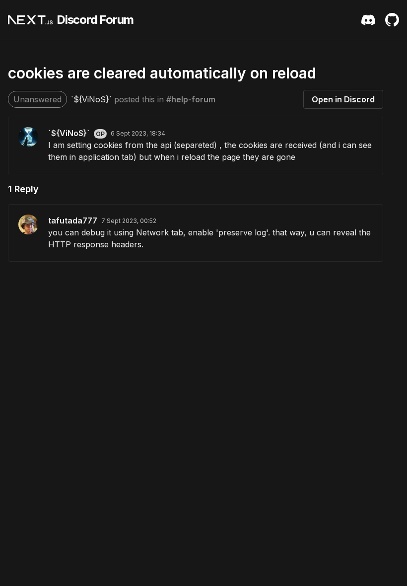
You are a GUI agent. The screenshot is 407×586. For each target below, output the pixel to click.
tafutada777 (72, 220)
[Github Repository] (392, 20)
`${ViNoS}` (91, 99)
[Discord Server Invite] (368, 20)
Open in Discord (343, 99)
